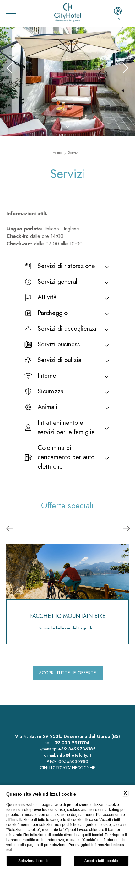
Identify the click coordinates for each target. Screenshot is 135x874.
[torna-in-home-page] (67, 13)
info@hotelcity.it (74, 755)
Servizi (73, 152)
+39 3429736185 (76, 749)
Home (57, 152)
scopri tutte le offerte (67, 672)
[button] (9, 529)
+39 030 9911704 (70, 743)
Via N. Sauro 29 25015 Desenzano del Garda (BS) (67, 736)
